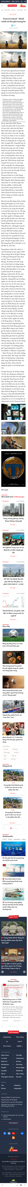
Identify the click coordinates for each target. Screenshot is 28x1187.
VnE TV (26, 1)
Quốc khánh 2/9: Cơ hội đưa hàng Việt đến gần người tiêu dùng (13, 740)
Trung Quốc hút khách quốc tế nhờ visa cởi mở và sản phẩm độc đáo (13, 787)
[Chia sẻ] (25, 1185)
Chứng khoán (5, 1)
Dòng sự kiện (13, 982)
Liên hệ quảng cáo (13, 1125)
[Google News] (21, 1185)
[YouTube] (13, 1135)
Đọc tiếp (6, 626)
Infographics (17, 838)
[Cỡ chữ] (17, 1185)
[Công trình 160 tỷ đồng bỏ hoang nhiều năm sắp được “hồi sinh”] (13, 928)
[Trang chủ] (2, 10)
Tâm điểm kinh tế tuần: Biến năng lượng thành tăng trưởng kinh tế (12, 881)
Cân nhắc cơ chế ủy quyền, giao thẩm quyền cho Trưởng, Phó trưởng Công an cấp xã (11, 965)
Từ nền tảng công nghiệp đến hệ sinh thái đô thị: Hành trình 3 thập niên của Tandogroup (13, 905)
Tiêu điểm (7, 10)
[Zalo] (22, 1135)
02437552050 (7, 1121)
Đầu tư (13, 10)
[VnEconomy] (13, 32)
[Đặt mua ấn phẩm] (22, 5)
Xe (21, 1)
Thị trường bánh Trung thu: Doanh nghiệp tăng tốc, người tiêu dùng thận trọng (13, 668)
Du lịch (13, 782)
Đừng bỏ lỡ (7, 766)
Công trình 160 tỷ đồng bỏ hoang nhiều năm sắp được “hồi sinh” (12, 939)
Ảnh (2, 1088)
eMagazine (25, 838)
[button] (11, 827)
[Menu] (2, 1185)
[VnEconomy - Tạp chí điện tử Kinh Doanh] (13, 1034)
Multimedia (8, 836)
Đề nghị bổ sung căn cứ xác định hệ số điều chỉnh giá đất (13, 550)
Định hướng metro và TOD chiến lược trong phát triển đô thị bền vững (12, 1002)
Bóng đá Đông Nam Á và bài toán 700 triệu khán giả (12, 645)
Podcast (10, 838)
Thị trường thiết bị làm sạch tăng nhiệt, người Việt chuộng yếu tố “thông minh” (13, 693)
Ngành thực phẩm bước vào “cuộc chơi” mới (12, 716)
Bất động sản (6, 501)
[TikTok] (17, 1135)
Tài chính (20, 10)
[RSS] (13, 1140)
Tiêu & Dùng (15, 1)
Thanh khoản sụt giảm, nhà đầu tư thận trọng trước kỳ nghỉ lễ (13, 613)
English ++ (20, 1048)
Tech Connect (7, 1048)
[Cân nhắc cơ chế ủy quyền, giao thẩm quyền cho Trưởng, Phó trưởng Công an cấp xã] (12, 953)
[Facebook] (4, 1135)
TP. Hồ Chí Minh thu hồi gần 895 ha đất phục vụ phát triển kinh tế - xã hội (13, 581)
